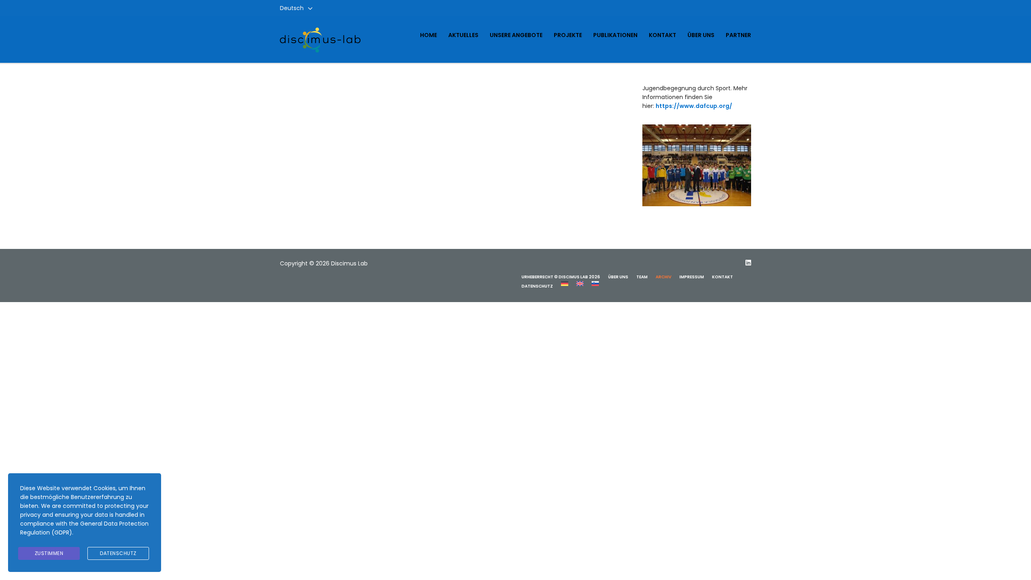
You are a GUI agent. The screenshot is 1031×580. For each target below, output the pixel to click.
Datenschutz (537, 286)
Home (428, 35)
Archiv (663, 277)
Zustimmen (49, 553)
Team (642, 277)
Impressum (691, 277)
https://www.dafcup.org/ (694, 106)
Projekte (568, 35)
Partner (738, 35)
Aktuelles (463, 35)
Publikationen (615, 35)
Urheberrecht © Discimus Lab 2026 (561, 277)
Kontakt (662, 35)
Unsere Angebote (516, 35)
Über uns (700, 35)
